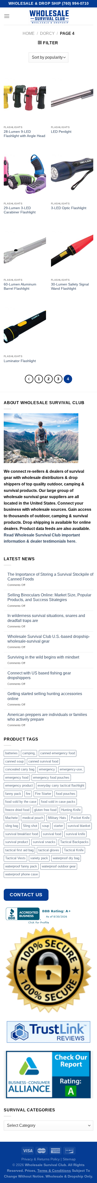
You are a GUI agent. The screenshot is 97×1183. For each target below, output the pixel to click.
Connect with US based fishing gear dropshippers (39, 675)
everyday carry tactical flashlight (61, 785)
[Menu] (7, 16)
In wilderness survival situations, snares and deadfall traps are (46, 618)
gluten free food (45, 810)
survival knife (75, 834)
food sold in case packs (58, 802)
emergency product (19, 785)
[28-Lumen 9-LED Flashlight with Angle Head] (25, 97)
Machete (11, 818)
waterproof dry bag (66, 858)
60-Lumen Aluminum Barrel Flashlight (20, 287)
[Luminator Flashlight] (25, 326)
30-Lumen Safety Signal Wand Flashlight (70, 287)
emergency (47, 769)
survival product (16, 842)
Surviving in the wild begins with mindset (43, 657)
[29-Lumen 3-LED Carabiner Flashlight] (25, 174)
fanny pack (13, 794)
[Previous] (29, 379)
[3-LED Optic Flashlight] (72, 174)
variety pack (39, 858)
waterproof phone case (21, 874)
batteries (11, 753)
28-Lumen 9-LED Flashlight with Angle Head (24, 134)
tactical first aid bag (19, 850)
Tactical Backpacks (74, 842)
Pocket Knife (80, 818)
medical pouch (32, 818)
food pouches (65, 794)
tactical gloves (48, 850)
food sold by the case (20, 802)
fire (28, 794)
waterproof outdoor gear (59, 866)
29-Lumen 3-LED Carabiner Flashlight (20, 210)
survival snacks (44, 842)
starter (58, 826)
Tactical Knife (74, 850)
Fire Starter (43, 794)
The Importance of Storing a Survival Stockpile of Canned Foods (50, 576)
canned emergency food (57, 753)
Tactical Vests (15, 858)
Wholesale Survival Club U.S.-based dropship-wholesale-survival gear (48, 638)
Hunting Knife (71, 810)
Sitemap (69, 1159)
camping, (29, 753)
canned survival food (43, 761)
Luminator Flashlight (20, 361)
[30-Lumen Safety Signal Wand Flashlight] (72, 250)
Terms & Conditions (54, 1171)
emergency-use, (71, 769)
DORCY (47, 33)
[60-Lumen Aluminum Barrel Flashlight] (25, 250)
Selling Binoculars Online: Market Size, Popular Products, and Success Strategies (49, 597)
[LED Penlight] (72, 97)
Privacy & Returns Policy (40, 1159)
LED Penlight (61, 132)
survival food (52, 834)
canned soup (14, 761)
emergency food (16, 777)
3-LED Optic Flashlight (68, 208)
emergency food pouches (51, 777)
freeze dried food (17, 810)
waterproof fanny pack (21, 866)
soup (45, 826)
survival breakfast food (21, 834)
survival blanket (79, 826)
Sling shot (30, 826)
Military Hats (57, 818)
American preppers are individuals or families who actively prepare (47, 716)
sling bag (11, 826)
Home (29, 33)
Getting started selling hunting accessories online (44, 696)
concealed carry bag (19, 769)
